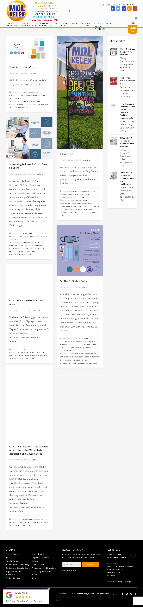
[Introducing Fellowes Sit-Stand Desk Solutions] (29, 138)
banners (76, 191)
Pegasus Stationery (40, 557)
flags (86, 206)
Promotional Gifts (45, 17)
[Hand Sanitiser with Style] (29, 48)
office (20, 252)
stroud (12, 107)
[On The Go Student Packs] (80, 250)
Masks (77, 341)
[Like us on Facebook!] (122, 594)
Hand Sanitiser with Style (22, 67)
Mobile (36, 95)
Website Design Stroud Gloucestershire (93, 593)
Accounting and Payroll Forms (41, 573)
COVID (25, 92)
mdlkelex (28, 95)
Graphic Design (12, 561)
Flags (83, 191)
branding (81, 203)
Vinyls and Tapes (67, 351)
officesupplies (66, 197)
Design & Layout (45, 3)
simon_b (34, 73)
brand (85, 200)
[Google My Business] (135, 8)
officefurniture (30, 252)
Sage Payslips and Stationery (14, 573)
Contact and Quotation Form (18, 568)
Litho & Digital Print (45, 5)
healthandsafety (16, 249)
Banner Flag (66, 153)
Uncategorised (87, 348)
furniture (13, 245)
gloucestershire (16, 95)
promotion (90, 213)
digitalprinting (77, 206)
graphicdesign (66, 360)
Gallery (35, 561)
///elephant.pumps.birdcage (119, 581)
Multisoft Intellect (39, 554)
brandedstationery (68, 203)
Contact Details (38, 564)
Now (133, 29)
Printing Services (13, 578)
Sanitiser (43, 95)
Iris (7, 557)
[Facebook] (113, 8)
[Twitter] (118, 8)
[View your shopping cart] (134, 23)
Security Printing (13, 554)
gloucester (33, 92)
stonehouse (14, 98)
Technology (14, 239)
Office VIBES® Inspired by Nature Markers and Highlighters (127, 178)
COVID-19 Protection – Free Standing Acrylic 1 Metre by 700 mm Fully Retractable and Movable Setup (28, 459)
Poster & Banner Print (45, 11)
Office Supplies (45, 14)
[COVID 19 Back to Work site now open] (29, 279)
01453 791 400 (126, 4)
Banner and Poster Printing (17, 564)
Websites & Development (45, 19)
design (88, 203)
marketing (79, 209)
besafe (27, 101)
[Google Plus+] (135, 594)
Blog (34, 578)
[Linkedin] (124, 8)
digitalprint (65, 206)
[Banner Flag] (80, 92)
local (26, 104)
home (26, 249)
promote (81, 213)
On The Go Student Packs (73, 281)
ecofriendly (40, 242)
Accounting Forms (45, 8)
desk (32, 242)
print (75, 213)
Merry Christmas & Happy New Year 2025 (127, 52)
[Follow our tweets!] (127, 594)
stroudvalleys (22, 107)
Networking (65, 345)
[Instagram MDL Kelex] (129, 8)
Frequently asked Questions (44, 568)
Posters (76, 197)
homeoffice (34, 249)
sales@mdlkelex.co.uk (122, 557)
